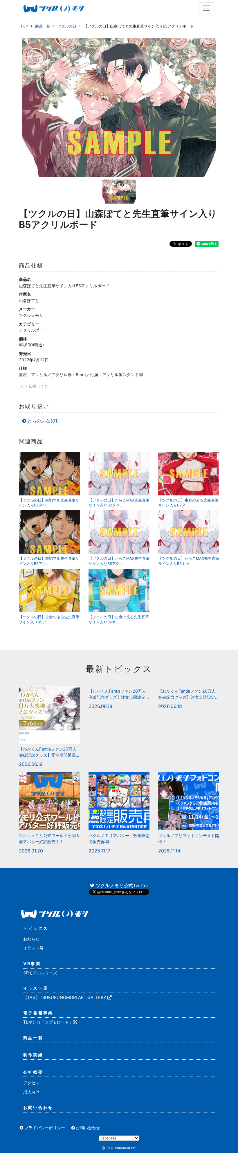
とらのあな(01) (43, 421)
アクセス (31, 1082)
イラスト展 (33, 947)
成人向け (31, 1091)
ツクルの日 (66, 26)
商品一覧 (42, 26)
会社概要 (33, 1072)
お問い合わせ (38, 1107)
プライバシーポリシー (44, 1127)
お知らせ (31, 938)
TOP (24, 26)
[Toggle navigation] (206, 8)
